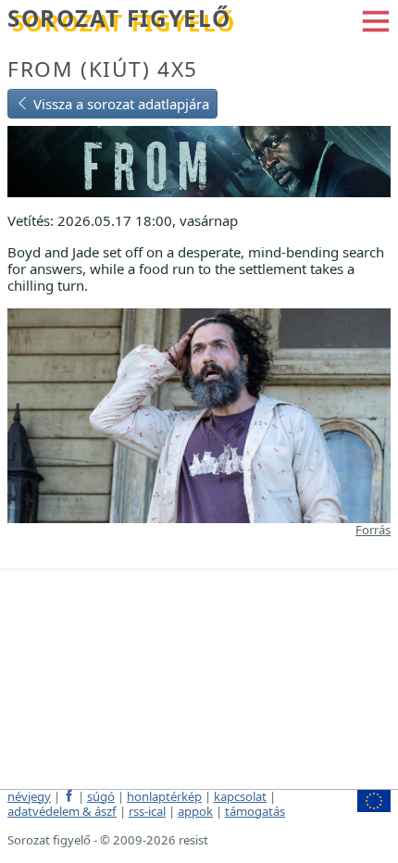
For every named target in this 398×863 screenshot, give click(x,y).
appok (195, 811)
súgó (101, 796)
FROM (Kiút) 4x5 (102, 69)
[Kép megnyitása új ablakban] (199, 414)
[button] (376, 19)
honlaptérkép (164, 796)
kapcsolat (240, 796)
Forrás (373, 529)
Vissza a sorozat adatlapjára (119, 103)
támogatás (255, 811)
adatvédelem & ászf (62, 811)
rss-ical (147, 811)
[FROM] (199, 159)
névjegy (29, 796)
